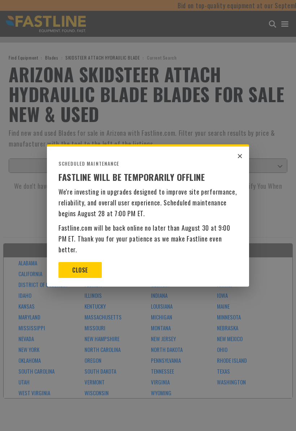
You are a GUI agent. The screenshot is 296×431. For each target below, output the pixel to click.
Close (80, 270)
